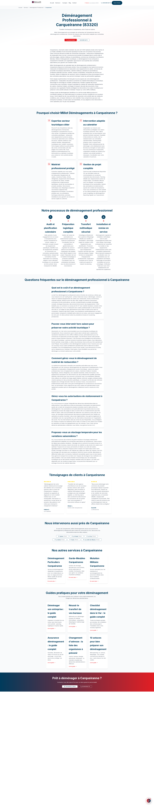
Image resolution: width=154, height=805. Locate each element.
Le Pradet (77, 536)
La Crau (92, 536)
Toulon (74, 539)
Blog (70, 2)
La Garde (60, 539)
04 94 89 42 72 (83, 40)
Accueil (52, 2)
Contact (74, 2)
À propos (65, 2)
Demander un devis (71, 686)
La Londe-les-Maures (92, 539)
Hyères (63, 536)
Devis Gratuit (117, 2)
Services (57, 2)
